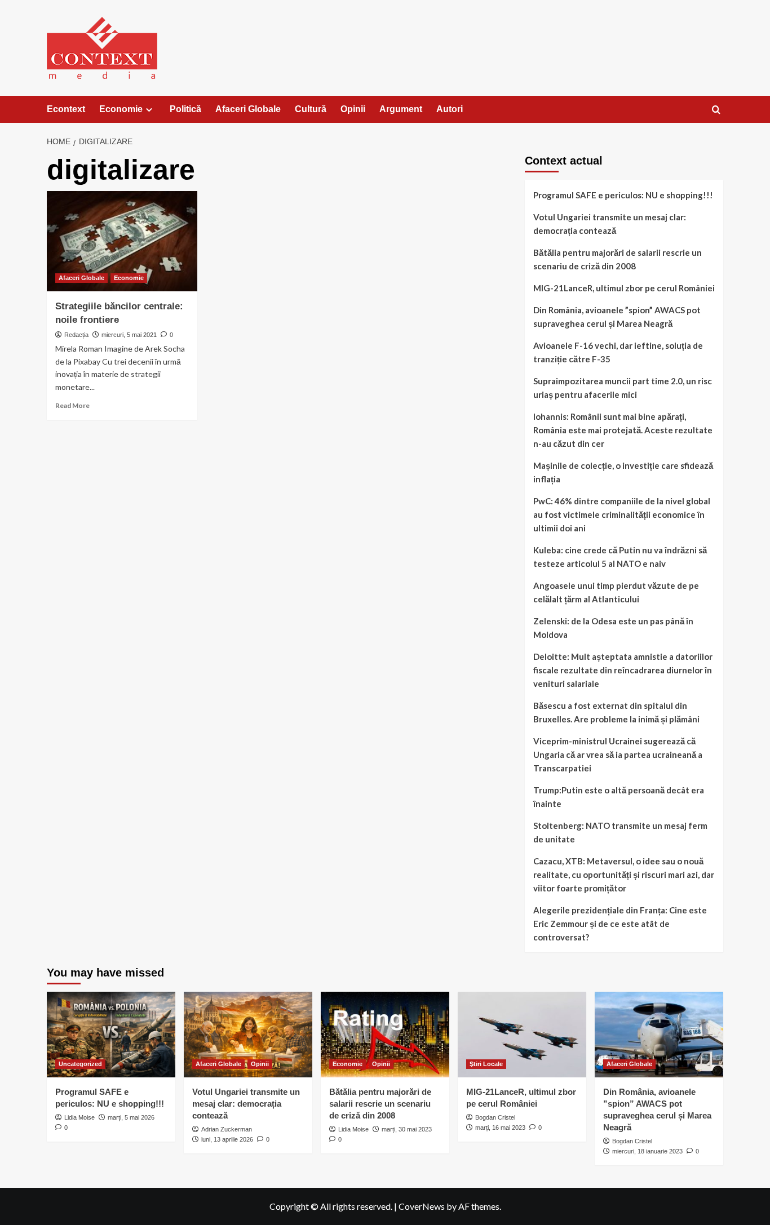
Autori (449, 109)
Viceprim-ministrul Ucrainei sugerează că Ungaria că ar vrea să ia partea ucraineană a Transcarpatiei (617, 754)
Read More (72, 405)
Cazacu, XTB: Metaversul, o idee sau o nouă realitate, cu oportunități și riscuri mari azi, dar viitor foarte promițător (623, 874)
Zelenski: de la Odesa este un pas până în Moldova (613, 628)
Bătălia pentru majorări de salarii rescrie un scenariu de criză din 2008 (617, 259)
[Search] (716, 110)
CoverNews (422, 1206)
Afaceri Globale (248, 109)
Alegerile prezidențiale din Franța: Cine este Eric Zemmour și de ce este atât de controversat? (620, 923)
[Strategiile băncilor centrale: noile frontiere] (122, 241)
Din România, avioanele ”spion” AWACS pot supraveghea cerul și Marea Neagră (617, 317)
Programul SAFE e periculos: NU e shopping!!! (623, 195)
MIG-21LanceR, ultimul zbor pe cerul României (624, 288)
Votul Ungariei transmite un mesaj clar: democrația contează (609, 224)
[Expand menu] (149, 109)
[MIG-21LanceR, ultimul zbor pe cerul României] (522, 1034)
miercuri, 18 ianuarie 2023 (647, 1151)
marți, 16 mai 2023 (500, 1127)
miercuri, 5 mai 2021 (129, 334)
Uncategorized (80, 1063)
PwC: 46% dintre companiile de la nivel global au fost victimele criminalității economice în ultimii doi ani (621, 514)
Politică (185, 109)
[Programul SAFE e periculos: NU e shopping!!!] (111, 1034)
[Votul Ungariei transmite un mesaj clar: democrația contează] (248, 1034)
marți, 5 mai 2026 (131, 1117)
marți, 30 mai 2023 (407, 1129)
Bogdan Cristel (495, 1117)
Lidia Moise (79, 1117)
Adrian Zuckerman (226, 1129)
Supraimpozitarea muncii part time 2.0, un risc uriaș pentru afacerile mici (622, 388)
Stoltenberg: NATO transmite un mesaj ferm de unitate (620, 832)
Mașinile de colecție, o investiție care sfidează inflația (623, 472)
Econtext (66, 109)
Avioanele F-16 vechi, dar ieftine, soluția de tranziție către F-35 (618, 352)
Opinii (352, 109)
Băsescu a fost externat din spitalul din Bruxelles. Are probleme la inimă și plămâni (616, 712)
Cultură (310, 109)
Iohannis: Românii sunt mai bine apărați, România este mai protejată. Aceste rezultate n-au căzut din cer (623, 430)
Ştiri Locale (486, 1063)
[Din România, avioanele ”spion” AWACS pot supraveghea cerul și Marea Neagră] (659, 1034)
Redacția (76, 334)
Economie (121, 109)
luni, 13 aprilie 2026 (227, 1139)
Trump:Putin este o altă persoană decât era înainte (618, 797)
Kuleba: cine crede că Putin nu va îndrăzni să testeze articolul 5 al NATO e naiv (620, 557)
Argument (400, 109)
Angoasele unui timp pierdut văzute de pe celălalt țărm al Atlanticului (616, 592)
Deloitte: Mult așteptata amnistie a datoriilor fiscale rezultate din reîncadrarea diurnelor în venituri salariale (623, 670)
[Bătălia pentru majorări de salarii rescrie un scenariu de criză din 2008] (385, 1034)
